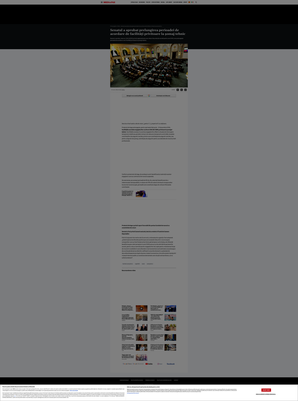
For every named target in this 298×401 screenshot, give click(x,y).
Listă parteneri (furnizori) (133, 393)
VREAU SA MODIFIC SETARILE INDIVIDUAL (266, 394)
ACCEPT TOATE (266, 390)
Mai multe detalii (74, 390)
